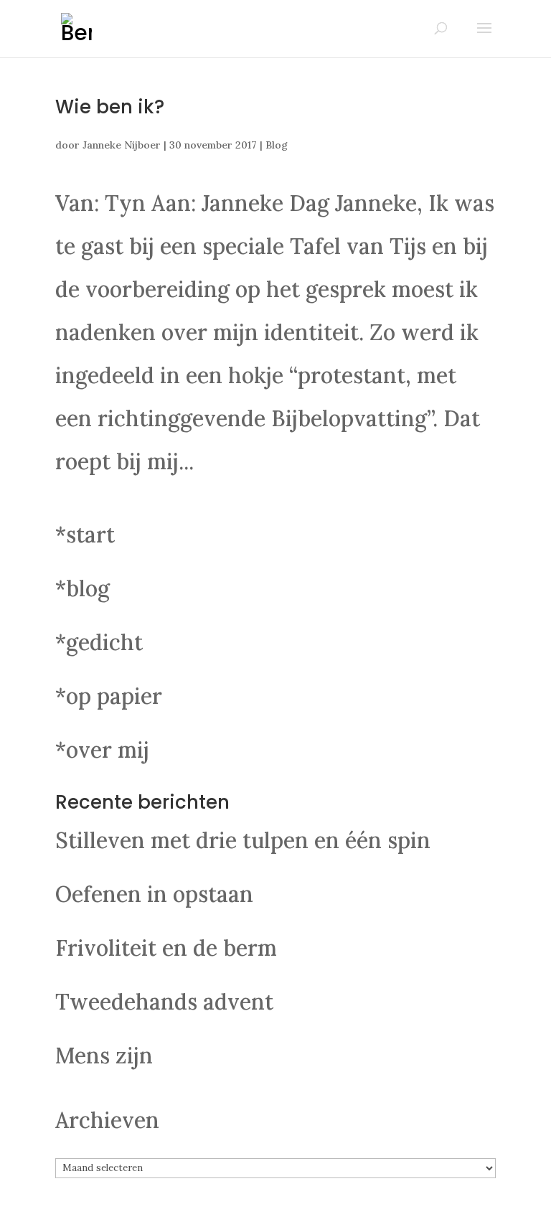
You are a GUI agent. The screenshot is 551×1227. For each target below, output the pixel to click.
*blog (82, 588)
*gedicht (99, 642)
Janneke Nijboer (122, 144)
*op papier (108, 696)
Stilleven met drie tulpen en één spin (242, 840)
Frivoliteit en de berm (166, 948)
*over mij (102, 749)
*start (85, 534)
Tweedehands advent (164, 1001)
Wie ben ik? (109, 107)
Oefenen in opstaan (154, 894)
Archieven (107, 1120)
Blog (276, 144)
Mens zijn (104, 1055)
